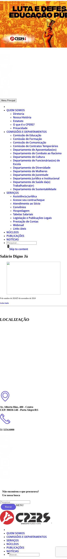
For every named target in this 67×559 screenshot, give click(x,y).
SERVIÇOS (13, 193)
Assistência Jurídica (25, 196)
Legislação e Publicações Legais (32, 218)
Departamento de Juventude (30, 175)
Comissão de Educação (27, 135)
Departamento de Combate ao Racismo (37, 153)
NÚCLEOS (13, 232)
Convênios (19, 207)
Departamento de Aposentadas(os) (34, 149)
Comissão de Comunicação (29, 142)
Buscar (8, 507)
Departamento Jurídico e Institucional (36, 178)
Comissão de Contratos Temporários (35, 146)
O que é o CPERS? (23, 124)
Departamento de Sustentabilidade (34, 189)
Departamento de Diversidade (31, 167)
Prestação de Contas (25, 221)
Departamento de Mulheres (30, 171)
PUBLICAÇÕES (15, 236)
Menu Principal (8, 100)
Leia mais (4, 303)
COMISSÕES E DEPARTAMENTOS (27, 132)
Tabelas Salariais (23, 214)
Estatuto (18, 121)
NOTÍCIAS (13, 239)
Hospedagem (21, 211)
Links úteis (19, 228)
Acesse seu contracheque (29, 200)
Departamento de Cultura (29, 157)
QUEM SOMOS (16, 110)
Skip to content (18, 249)
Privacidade (20, 128)
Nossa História (22, 117)
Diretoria (18, 114)
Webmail (18, 225)
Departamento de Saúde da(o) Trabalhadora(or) (31, 183)
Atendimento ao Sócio (26, 203)
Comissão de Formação (27, 139)
